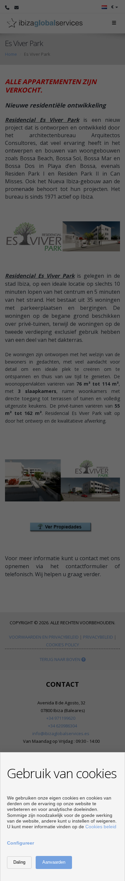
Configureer (20, 843)
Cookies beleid (100, 826)
